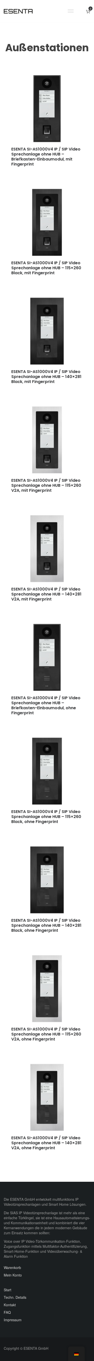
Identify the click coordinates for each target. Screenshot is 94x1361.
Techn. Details (15, 1297)
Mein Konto (13, 1275)
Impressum (13, 1319)
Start (7, 1289)
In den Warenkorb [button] (32, 171)
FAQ (7, 1312)
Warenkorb (12, 1267)
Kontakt (10, 1304)
